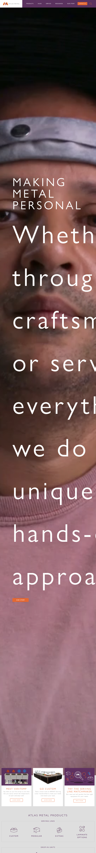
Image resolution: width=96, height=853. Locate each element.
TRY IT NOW (79, 800)
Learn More (16, 800)
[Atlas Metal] (11, 3)
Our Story (71, 3)
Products (30, 3)
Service (48, 3)
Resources (59, 3)
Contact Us (82, 3)
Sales (40, 3)
